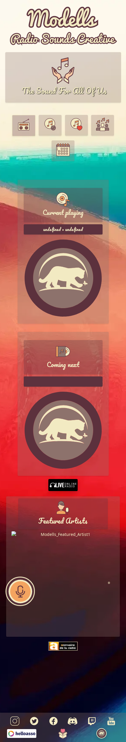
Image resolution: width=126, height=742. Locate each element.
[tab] (23, 125)
